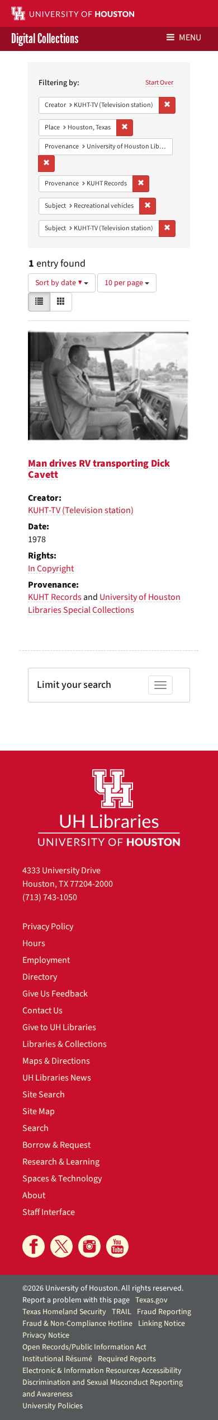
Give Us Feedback (55, 994)
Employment (46, 960)
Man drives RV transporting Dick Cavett (99, 469)
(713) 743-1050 (49, 897)
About (33, 1195)
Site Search (43, 1094)
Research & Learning (60, 1162)
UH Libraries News (56, 1078)
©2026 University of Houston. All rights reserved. (102, 1288)
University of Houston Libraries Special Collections (104, 603)
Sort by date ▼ (59, 282)
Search (35, 1128)
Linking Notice (161, 1323)
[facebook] (33, 1246)
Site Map (38, 1111)
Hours (33, 943)
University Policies (52, 1406)
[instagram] (89, 1246)
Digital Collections (44, 38)
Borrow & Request (56, 1145)
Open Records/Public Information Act (84, 1347)
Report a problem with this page (76, 1300)
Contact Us (42, 1010)
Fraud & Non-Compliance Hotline (77, 1323)
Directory (39, 977)
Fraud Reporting (164, 1311)
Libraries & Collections (64, 1044)
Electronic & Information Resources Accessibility (102, 1370)
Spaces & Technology (62, 1178)
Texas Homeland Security (64, 1311)
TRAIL (121, 1311)
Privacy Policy (47, 926)
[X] (61, 1246)
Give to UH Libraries (59, 1027)
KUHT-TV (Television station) (81, 510)
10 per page (125, 282)
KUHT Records (55, 597)
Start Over (159, 82)
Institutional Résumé (57, 1359)
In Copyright (51, 568)
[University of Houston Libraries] (109, 807)
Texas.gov (151, 1300)
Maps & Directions (56, 1061)
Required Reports (127, 1359)
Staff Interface (48, 1212)
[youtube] (117, 1246)
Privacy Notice (45, 1335)
